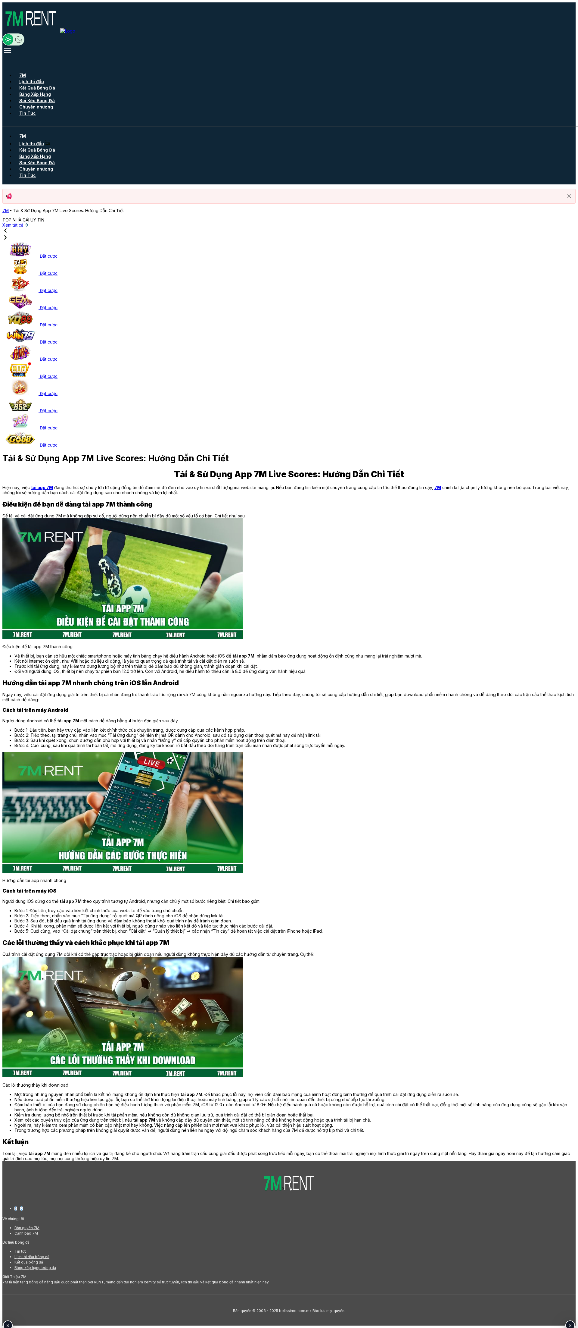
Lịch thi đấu (31, 81)
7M (22, 75)
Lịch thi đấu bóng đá (31, 1256)
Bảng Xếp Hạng (35, 94)
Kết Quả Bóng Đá (37, 87)
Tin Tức (27, 113)
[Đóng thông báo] (569, 196)
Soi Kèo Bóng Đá (37, 100)
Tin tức (20, 1251)
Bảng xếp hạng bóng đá (35, 1267)
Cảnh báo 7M (26, 1233)
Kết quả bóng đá (28, 1262)
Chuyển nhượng (36, 106)
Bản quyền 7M (26, 1228)
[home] (38, 30)
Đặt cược (48, 256)
